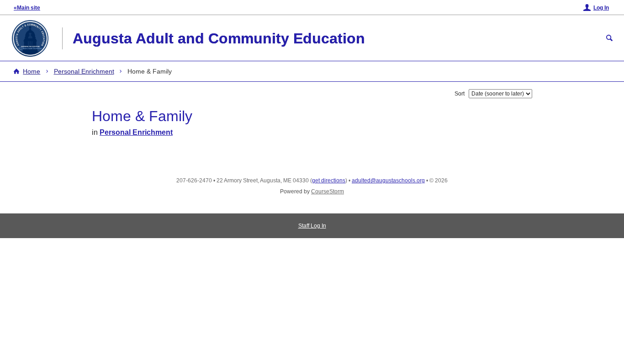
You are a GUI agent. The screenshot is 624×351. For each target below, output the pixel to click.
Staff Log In (312, 226)
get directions (328, 180)
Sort (460, 93)
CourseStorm (327, 191)
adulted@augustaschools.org (388, 180)
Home (31, 71)
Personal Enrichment (84, 71)
